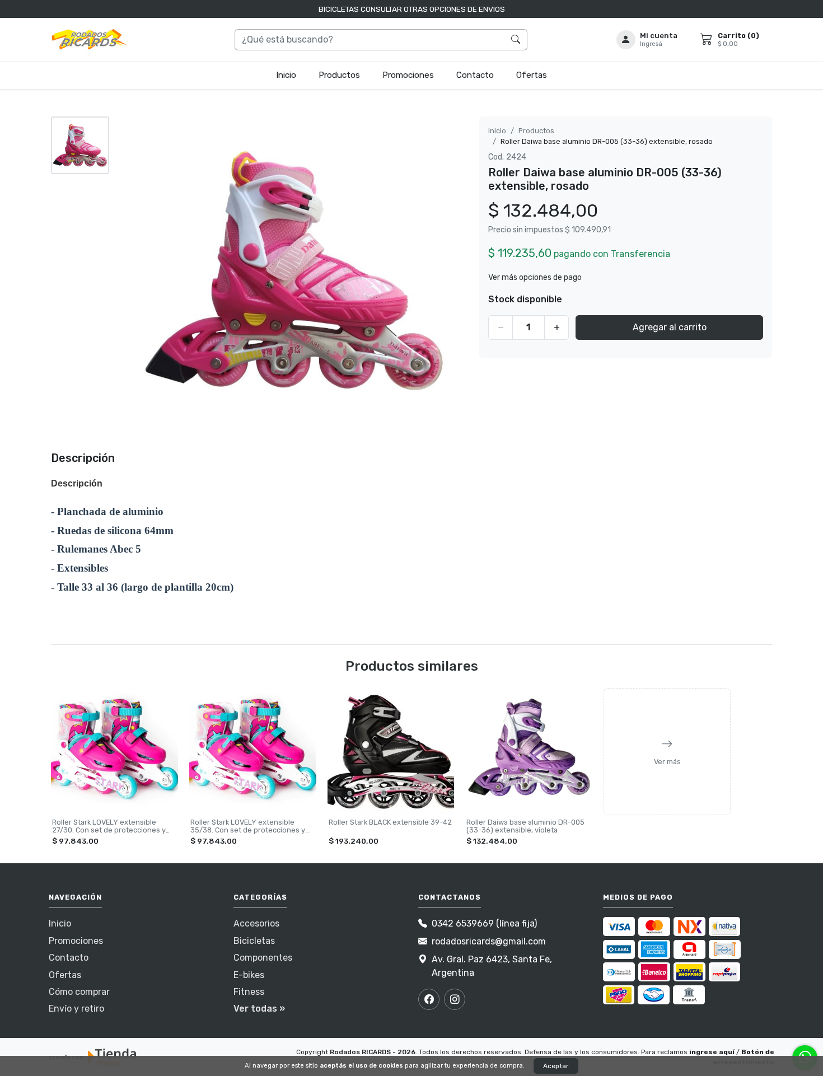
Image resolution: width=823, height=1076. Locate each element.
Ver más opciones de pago (535, 277)
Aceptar (556, 1066)
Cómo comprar (79, 991)
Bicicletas (254, 940)
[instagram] (454, 999)
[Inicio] (89, 39)
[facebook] (428, 999)
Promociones (408, 75)
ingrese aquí (712, 1052)
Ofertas (531, 75)
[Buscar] (515, 39)
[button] (647, 39)
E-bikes (248, 975)
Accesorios (256, 923)
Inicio (286, 75)
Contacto (475, 75)
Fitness (248, 991)
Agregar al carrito (670, 327)
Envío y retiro (76, 1008)
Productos (339, 75)
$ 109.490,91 (588, 230)
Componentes (262, 957)
